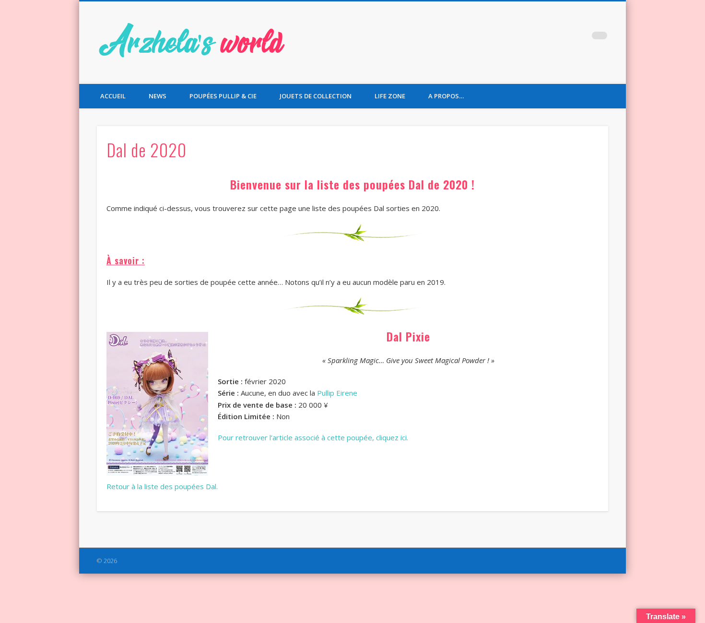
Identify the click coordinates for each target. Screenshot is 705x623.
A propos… (446, 96)
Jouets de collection (316, 96)
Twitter (560, 38)
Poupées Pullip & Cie (223, 96)
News (157, 96)
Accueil (113, 96)
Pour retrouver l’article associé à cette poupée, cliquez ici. (313, 437)
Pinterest (580, 38)
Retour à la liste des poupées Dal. (162, 486)
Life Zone (390, 96)
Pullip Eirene (337, 393)
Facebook (540, 38)
